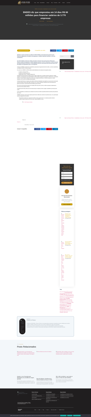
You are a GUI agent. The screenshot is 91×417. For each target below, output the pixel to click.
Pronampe (61, 309)
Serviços (48, 2)
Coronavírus (68, 293)
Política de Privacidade (76, 415)
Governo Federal (66, 301)
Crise (66, 294)
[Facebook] (18, 405)
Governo (62, 301)
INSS (72, 302)
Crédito (68, 294)
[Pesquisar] (72, 56)
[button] (53, 50)
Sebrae (67, 310)
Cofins (69, 291)
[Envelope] (21, 405)
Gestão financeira (69, 299)
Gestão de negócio (63, 298)
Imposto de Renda (65, 302)
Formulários (55, 2)
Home (35, 2)
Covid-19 (62, 294)
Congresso (71, 291)
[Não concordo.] (88, 416)
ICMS (60, 302)
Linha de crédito (64, 303)
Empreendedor (63, 295)
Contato (63, 2)
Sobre (38, 2)
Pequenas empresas (68, 308)
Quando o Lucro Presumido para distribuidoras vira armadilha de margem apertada (68, 215)
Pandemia (62, 308)
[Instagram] (20, 405)
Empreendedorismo (70, 295)
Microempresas (69, 305)
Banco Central (61, 291)
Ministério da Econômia (63, 306)
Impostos (70, 302)
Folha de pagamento (70, 297)
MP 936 (70, 306)
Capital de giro (64, 291)
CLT (67, 291)
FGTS (61, 297)
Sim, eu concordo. (63, 415)
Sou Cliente (68, 2)
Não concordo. (70, 415)
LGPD (59, 2)
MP (68, 306)
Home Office (70, 301)
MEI (66, 305)
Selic (69, 310)
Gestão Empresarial (65, 299)
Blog (52, 2)
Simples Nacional (64, 312)
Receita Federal (67, 309)
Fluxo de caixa (64, 297)
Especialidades (42, 2)
